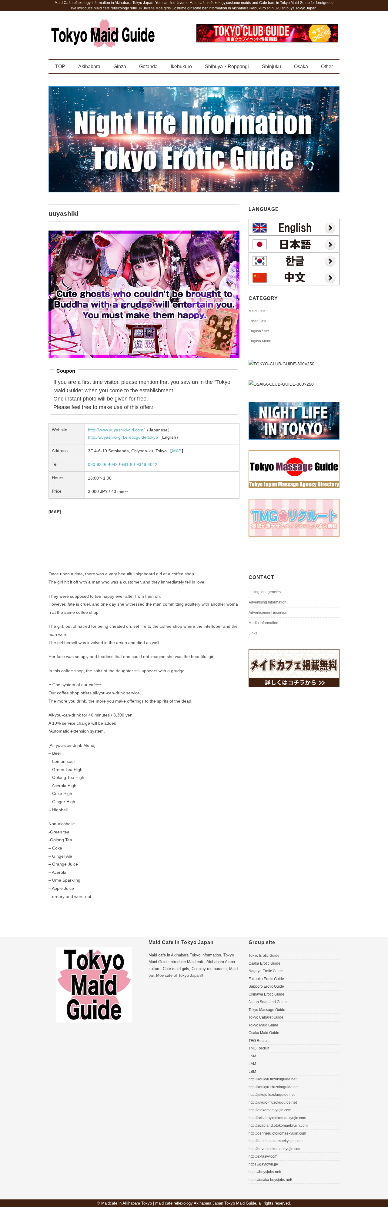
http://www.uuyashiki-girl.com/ (116, 429)
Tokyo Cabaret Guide (266, 1017)
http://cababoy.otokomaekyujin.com (277, 1118)
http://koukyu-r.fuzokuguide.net (274, 1087)
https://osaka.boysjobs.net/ (270, 1180)
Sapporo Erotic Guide (266, 986)
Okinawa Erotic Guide (266, 994)
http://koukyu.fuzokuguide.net (272, 1079)
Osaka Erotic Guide (264, 963)
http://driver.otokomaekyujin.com (275, 1149)
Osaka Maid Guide (264, 1033)
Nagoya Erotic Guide (266, 971)
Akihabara (89, 66)
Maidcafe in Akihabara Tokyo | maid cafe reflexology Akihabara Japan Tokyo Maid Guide (178, 1203)
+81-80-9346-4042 (139, 464)
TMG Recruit (259, 1048)
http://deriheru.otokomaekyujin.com (277, 1133)
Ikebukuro (181, 66)
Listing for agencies (265, 592)
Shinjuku (271, 66)
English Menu (260, 341)
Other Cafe (257, 321)
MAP (176, 450)
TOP (60, 66)
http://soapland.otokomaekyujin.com (278, 1125)
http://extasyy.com (263, 1156)
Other (327, 66)
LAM (252, 1064)
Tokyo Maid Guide (263, 1025)
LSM (252, 1056)
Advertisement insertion (268, 612)
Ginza (119, 66)
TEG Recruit (259, 1041)
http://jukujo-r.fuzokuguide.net (273, 1102)
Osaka (301, 66)
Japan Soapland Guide (268, 1002)
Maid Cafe (257, 311)
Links (253, 633)
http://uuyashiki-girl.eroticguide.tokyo (123, 437)
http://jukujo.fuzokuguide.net (272, 1094)
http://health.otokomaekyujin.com (276, 1141)
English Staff (259, 331)
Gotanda (148, 66)
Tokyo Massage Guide (267, 1010)
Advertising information (267, 602)
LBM (252, 1071)
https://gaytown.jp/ (263, 1164)
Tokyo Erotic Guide (264, 955)
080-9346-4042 (103, 464)
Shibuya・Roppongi (227, 66)
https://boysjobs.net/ (265, 1172)
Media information (263, 623)
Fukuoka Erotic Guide (266, 979)
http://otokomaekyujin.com (270, 1110)
